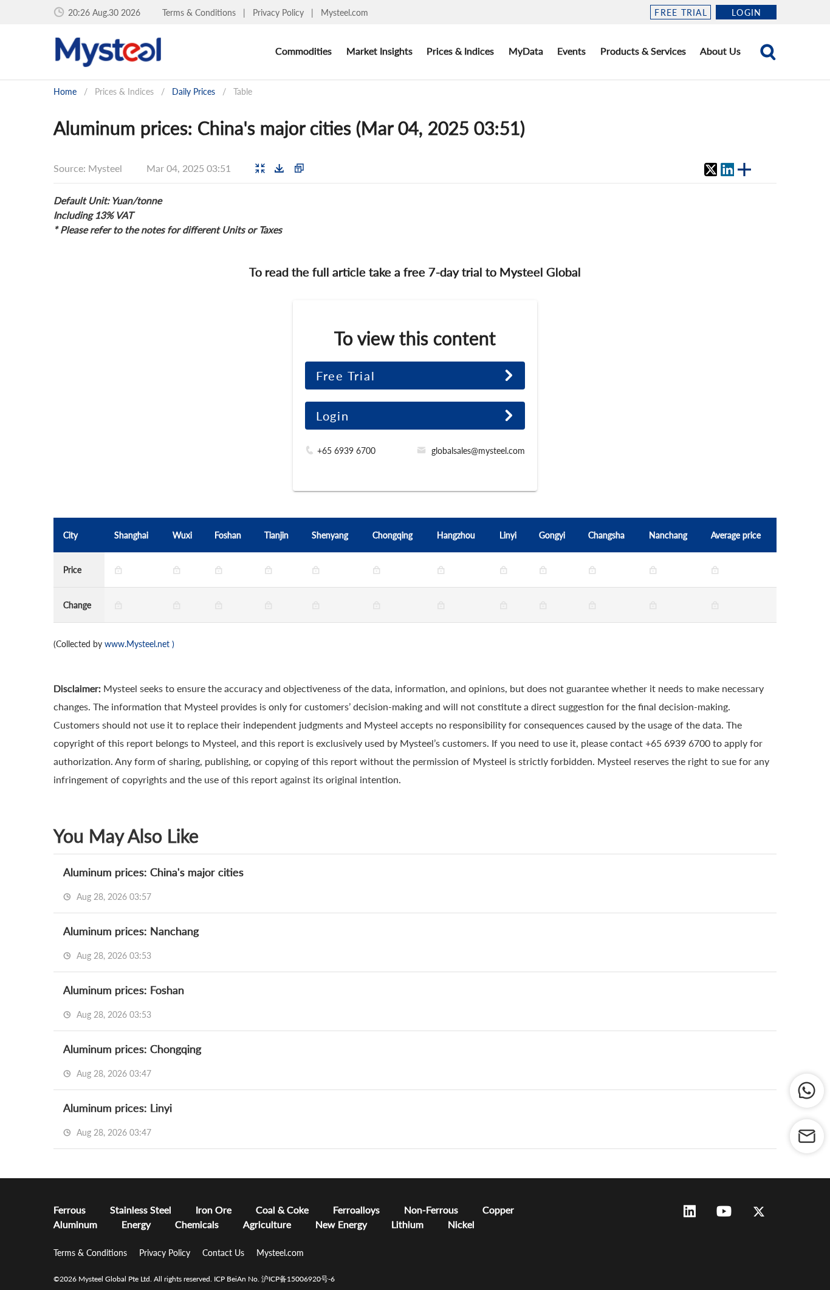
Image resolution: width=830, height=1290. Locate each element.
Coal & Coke (282, 1209)
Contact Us (224, 1252)
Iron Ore (214, 1209)
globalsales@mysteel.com (478, 450)
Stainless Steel (140, 1209)
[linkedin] (727, 169)
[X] (710, 169)
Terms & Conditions (200, 12)
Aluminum (75, 1224)
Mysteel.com (344, 12)
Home (65, 91)
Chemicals (197, 1224)
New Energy (341, 1224)
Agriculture (267, 1224)
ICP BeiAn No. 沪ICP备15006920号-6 (274, 1278)
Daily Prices (193, 91)
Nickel (461, 1224)
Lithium (407, 1224)
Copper (498, 1209)
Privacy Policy (279, 12)
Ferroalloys (356, 1209)
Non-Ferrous (431, 1209)
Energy (136, 1224)
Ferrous (69, 1209)
